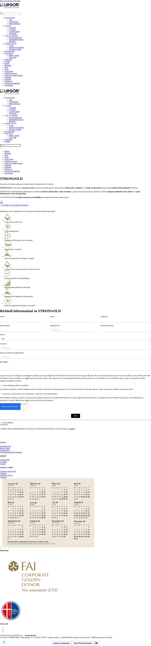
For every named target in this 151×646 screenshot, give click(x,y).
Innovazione (8, 53)
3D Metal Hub (9, 51)
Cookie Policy (5, 450)
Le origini (12, 30)
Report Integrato (14, 24)
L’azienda (12, 28)
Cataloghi (7, 77)
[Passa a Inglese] (7, 79)
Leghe (11, 45)
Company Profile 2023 (8, 471)
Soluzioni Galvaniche (16, 47)
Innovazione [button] (8, 133)
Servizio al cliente (15, 49)
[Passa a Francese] (8, 81)
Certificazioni (13, 22)
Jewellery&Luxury (15, 37)
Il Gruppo (7, 26)
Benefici (33, 208)
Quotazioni (8, 59)
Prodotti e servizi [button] (10, 124)
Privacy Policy (5, 448)
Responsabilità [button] (9, 98)
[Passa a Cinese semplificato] (12, 83)
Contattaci (71, 429)
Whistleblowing (5, 446)
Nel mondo (13, 34)
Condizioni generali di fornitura (11, 452)
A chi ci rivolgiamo (11, 35)
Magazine (7, 65)
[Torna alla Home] (20, 8)
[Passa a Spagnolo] (8, 85)
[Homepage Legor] (14, 439)
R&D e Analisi (14, 55)
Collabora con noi (10, 73)
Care (10, 20)
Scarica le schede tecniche (13, 75)
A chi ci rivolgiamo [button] (11, 116)
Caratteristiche (12, 208)
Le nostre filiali (14, 32)
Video (6, 69)
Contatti (7, 61)
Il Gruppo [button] (7, 106)
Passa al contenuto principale (10, 1)
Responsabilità (9, 18)
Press (6, 67)
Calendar (3, 477)
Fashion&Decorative (16, 39)
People (6, 63)
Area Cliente (8, 71)
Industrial (12, 41)
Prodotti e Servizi (10, 43)
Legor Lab (12, 57)
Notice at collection (61, 643)
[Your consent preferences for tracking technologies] (4, 642)
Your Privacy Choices (83, 643)
